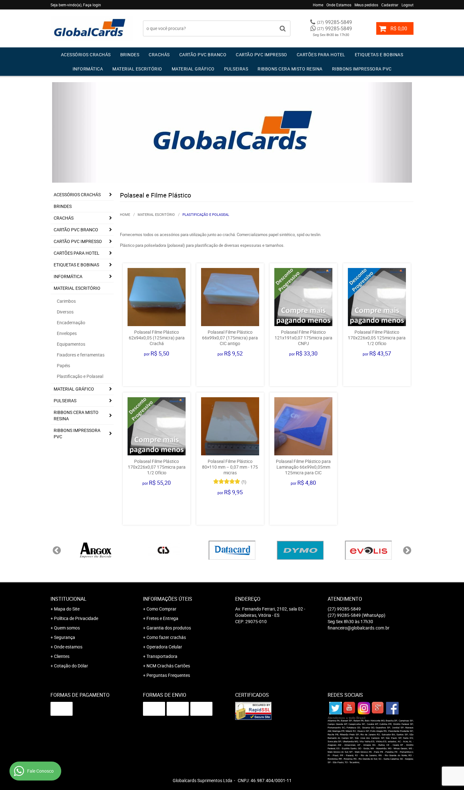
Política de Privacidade (76, 618)
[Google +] (378, 708)
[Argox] (95, 550)
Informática (88, 69)
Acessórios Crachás (86, 55)
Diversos (65, 312)
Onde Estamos (338, 4)
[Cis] (163, 550)
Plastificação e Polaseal (80, 376)
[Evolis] (368, 550)
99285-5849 (334, 22)
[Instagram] (364, 708)
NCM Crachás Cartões (168, 666)
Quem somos (67, 628)
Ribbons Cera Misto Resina (290, 69)
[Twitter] (335, 708)
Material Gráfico (193, 69)
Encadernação (71, 322)
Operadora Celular (164, 647)
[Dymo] (300, 550)
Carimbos (66, 301)
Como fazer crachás (166, 637)
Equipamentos (71, 344)
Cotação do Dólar (71, 666)
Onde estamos (68, 647)
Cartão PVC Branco (203, 55)
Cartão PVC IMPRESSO (261, 55)
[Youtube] (349, 708)
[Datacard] (232, 550)
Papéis (63, 365)
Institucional (68, 598)
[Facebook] (392, 708)
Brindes (130, 55)
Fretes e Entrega (162, 618)
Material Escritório (137, 69)
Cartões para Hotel (321, 55)
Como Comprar (161, 609)
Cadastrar (389, 4)
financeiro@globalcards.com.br (359, 628)
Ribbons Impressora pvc (362, 69)
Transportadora (161, 656)
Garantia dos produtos (168, 628)
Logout (407, 4)
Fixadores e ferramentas (80, 355)
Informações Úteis (167, 598)
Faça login (92, 4)
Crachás (159, 55)
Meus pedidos (366, 4)
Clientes (61, 656)
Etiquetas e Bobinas (379, 55)
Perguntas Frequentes (168, 675)
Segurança (64, 637)
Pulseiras (236, 69)
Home (318, 4)
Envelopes (67, 333)
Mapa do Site (67, 609)
